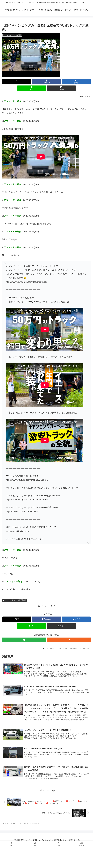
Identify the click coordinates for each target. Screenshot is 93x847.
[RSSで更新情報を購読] (69, 640)
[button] (61, 88)
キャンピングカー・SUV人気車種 (16, 600)
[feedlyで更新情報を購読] (24, 640)
